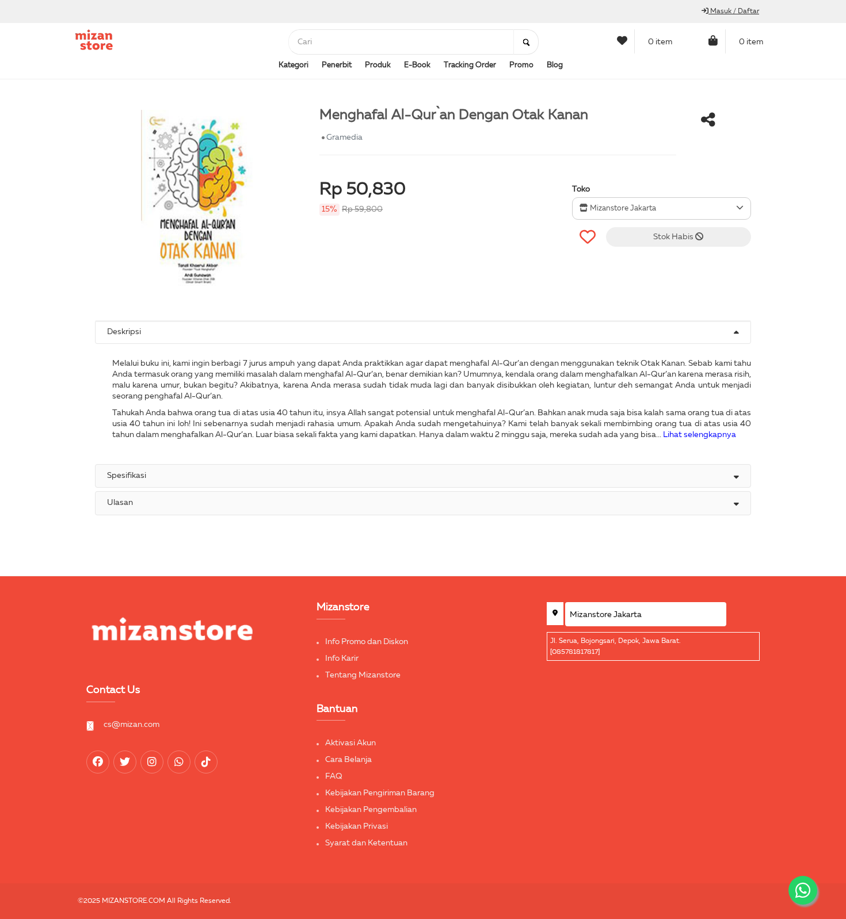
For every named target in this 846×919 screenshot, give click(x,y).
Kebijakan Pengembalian (371, 810)
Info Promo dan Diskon (366, 642)
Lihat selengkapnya (699, 435)
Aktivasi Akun (350, 743)
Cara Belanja (348, 760)
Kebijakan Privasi (356, 826)
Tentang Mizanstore (363, 675)
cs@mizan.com (131, 725)
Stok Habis (674, 237)
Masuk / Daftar (733, 11)
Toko (581, 189)
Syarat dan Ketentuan (366, 843)
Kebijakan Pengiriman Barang (380, 793)
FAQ (333, 776)
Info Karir (342, 658)
